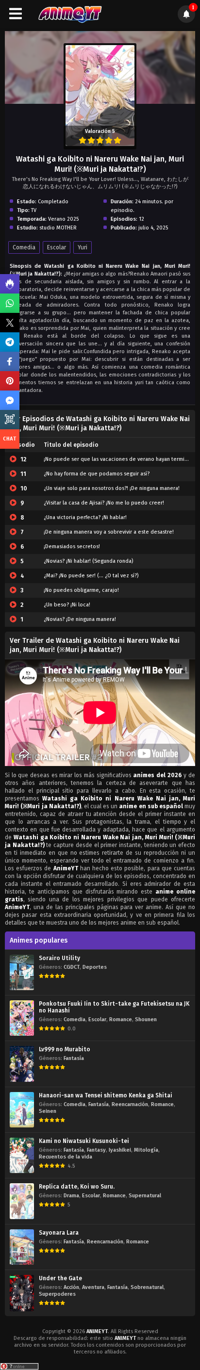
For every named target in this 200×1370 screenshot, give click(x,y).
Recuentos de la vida (65, 1157)
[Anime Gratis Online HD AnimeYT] (69, 13)
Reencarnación (130, 1104)
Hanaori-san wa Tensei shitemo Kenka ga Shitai (105, 1095)
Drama (71, 1195)
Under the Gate (60, 1278)
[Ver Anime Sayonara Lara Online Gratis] (22, 1247)
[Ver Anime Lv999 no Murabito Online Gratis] (22, 1063)
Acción (71, 1287)
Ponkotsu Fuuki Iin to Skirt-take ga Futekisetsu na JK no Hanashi (114, 1007)
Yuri (82, 247)
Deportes (95, 967)
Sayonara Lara (59, 1232)
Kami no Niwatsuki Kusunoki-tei (84, 1141)
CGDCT (72, 967)
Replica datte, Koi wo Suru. (77, 1186)
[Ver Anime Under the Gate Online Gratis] (22, 1293)
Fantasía (74, 1058)
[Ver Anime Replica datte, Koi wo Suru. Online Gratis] (22, 1201)
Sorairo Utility (59, 958)
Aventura (93, 1287)
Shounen (146, 1019)
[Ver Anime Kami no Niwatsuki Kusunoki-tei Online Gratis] (22, 1155)
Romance (120, 1019)
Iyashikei (120, 1150)
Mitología (146, 1150)
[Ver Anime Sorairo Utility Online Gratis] (22, 972)
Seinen (47, 1111)
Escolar (56, 247)
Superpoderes (57, 1294)
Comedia (24, 247)
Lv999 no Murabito (64, 1049)
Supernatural (145, 1195)
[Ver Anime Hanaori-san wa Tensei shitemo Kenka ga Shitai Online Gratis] (22, 1109)
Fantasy (96, 1150)
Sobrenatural (147, 1287)
